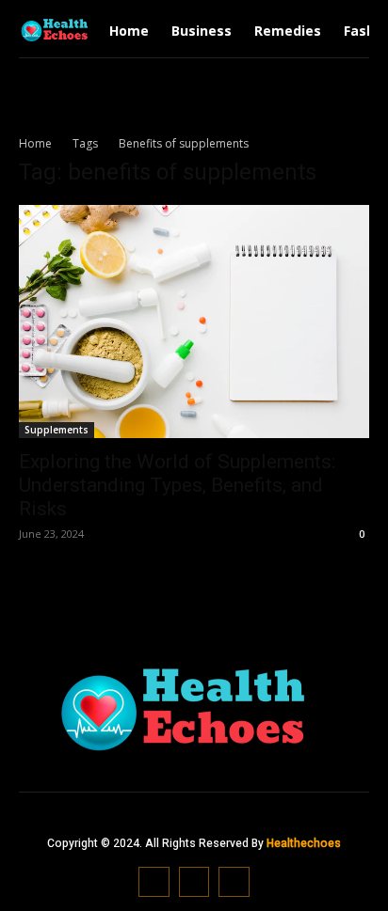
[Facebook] (154, 882)
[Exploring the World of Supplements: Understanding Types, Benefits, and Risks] (194, 321)
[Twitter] (234, 882)
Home (35, 143)
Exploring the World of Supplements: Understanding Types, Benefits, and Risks (177, 485)
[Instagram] (194, 882)
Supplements (56, 429)
